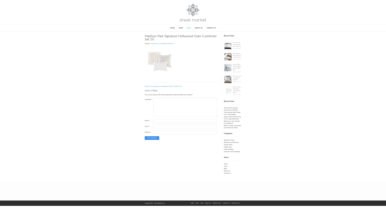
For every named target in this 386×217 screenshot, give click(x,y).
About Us (198, 28)
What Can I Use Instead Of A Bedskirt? (237, 78)
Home (172, 28)
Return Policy (235, 203)
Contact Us (211, 28)
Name (147, 120)
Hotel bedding (228, 149)
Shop (181, 28)
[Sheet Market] (193, 12)
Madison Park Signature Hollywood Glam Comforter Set (163, 86)
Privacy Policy (217, 203)
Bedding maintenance (231, 142)
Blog (189, 28)
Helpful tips (228, 147)
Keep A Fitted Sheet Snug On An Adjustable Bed (237, 67)
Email (147, 126)
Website (147, 132)
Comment (148, 99)
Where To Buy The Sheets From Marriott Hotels (237, 89)
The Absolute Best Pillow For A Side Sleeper (237, 55)
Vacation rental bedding (232, 152)
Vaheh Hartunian (169, 43)
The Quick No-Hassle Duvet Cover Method (237, 44)
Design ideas (228, 145)
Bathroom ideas (229, 140)
